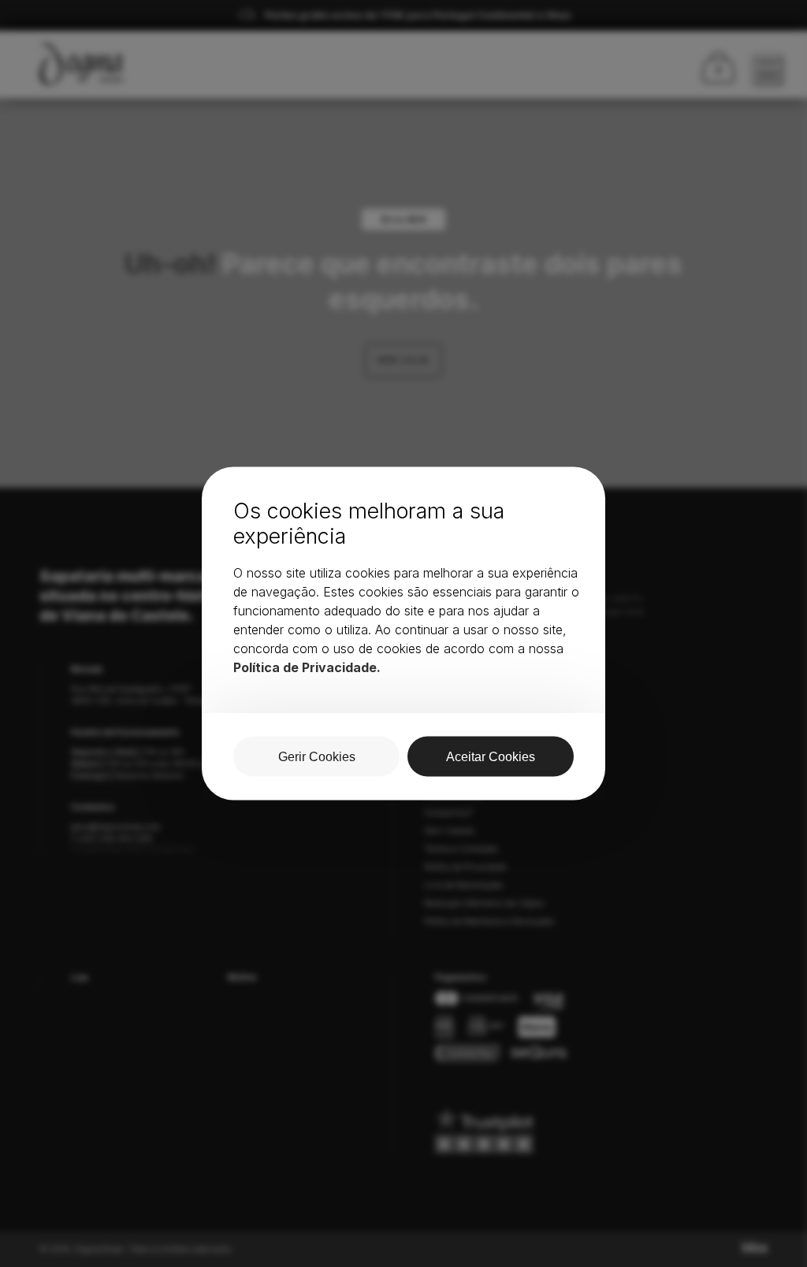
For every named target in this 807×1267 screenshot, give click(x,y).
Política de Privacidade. (307, 667)
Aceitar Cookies (490, 757)
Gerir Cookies (316, 757)
